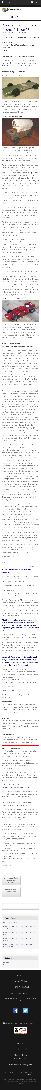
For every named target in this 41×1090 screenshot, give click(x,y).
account (7, 2)
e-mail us (7, 707)
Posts (9, 866)
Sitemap (29, 1074)
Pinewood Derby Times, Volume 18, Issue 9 (17, 66)
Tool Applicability (7, 686)
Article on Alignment (9, 691)
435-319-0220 (20, 1049)
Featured (6, 962)
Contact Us (20, 1043)
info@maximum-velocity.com (17, 805)
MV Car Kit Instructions (10, 922)
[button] (16, 16)
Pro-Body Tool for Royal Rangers (13, 695)
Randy (24, 32)
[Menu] (12, 16)
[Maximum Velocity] (11, 10)
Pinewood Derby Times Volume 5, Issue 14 (11, 892)
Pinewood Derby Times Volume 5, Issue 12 (11, 880)
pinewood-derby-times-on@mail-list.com (16, 787)
